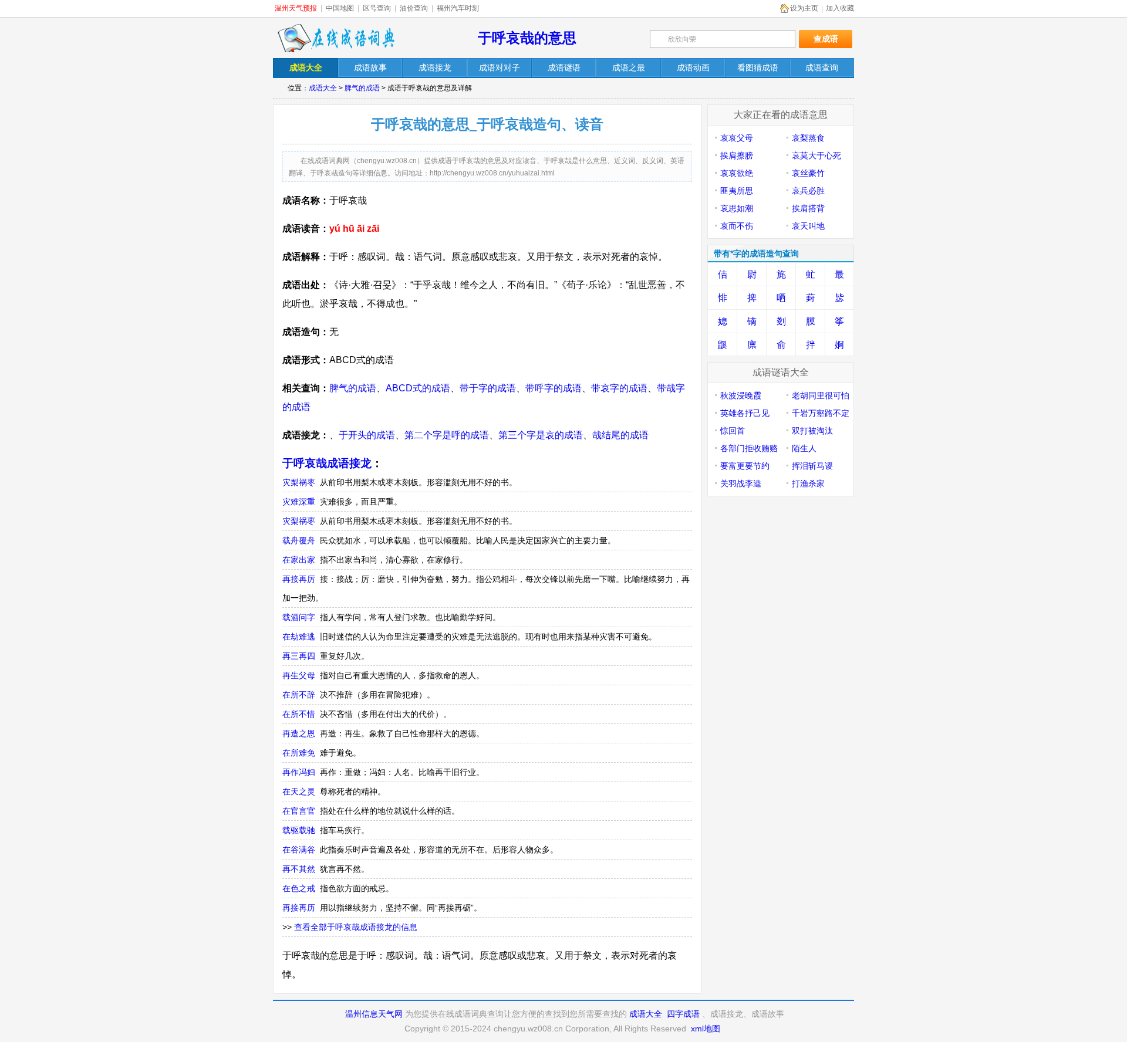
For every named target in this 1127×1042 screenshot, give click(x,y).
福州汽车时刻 (458, 8)
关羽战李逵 (740, 483)
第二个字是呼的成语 (446, 435)
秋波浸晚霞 (740, 395)
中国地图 (340, 8)
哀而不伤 (736, 226)
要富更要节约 (745, 466)
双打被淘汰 (812, 430)
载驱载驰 (298, 830)
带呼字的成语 (553, 388)
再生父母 (298, 675)
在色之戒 (298, 888)
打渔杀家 (808, 483)
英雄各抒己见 (745, 413)
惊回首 (732, 430)
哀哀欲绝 (736, 173)
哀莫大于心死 (816, 155)
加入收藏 (840, 8)
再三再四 (298, 656)
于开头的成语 (367, 435)
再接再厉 (298, 579)
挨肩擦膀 (736, 155)
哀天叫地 (808, 226)
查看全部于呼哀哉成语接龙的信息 (355, 927)
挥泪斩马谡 (812, 466)
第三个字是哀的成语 (540, 435)
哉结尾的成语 (620, 435)
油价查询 (414, 8)
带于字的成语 (488, 388)
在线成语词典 (336, 38)
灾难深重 (298, 501)
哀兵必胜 (808, 190)
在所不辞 (298, 694)
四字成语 (683, 1014)
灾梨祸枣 (298, 482)
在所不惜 (298, 714)
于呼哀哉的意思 (527, 38)
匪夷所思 (736, 190)
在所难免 (298, 752)
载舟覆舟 (298, 540)
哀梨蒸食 (808, 138)
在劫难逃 (298, 636)
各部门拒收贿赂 (749, 448)
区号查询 (377, 8)
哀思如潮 (736, 208)
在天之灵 (298, 791)
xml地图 (705, 1028)
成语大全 (323, 88)
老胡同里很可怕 (820, 395)
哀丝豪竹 (808, 173)
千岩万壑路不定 (820, 413)
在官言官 (298, 811)
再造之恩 (298, 733)
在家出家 (298, 559)
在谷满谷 (298, 849)
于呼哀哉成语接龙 (327, 463)
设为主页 (804, 8)
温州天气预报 (296, 8)
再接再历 (298, 907)
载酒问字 (298, 617)
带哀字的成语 (619, 388)
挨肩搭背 (808, 208)
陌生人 (804, 448)
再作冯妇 (298, 772)
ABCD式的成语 (418, 388)
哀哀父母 (736, 138)
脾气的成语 (362, 88)
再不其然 (298, 869)
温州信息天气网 (374, 1014)
